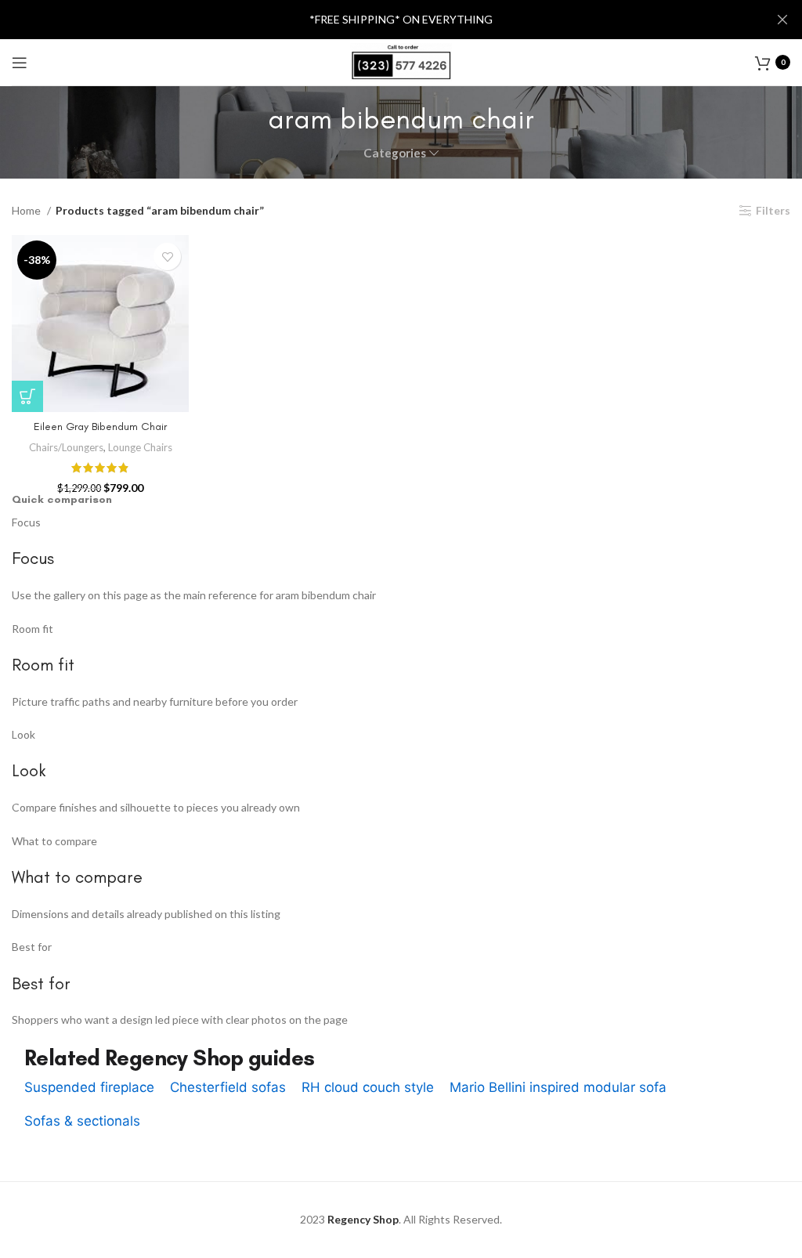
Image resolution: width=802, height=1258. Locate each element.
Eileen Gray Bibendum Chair (100, 426)
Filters (773, 210)
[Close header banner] (782, 19)
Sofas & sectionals (82, 1121)
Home (27, 210)
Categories (394, 153)
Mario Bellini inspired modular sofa (558, 1087)
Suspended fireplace (89, 1087)
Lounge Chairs (140, 447)
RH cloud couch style (368, 1087)
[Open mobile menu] (19, 62)
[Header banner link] (377, 19)
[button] (27, 396)
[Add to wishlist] (167, 256)
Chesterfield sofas (228, 1087)
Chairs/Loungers (66, 447)
